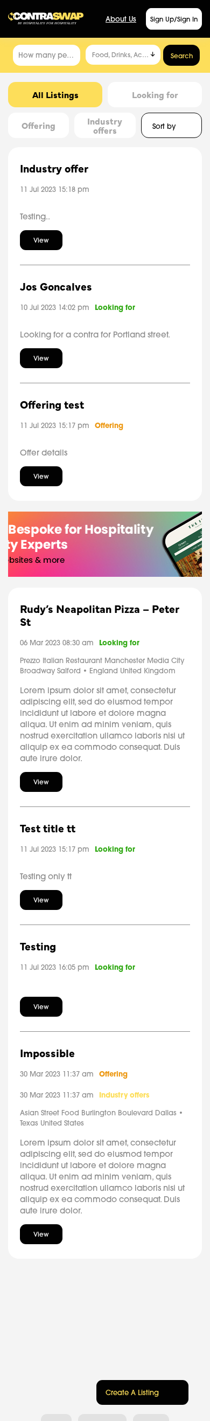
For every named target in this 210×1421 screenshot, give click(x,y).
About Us (121, 19)
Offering (109, 425)
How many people (49, 55)
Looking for (115, 307)
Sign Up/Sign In (174, 19)
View (41, 240)
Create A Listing (132, 1392)
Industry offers (124, 1095)
